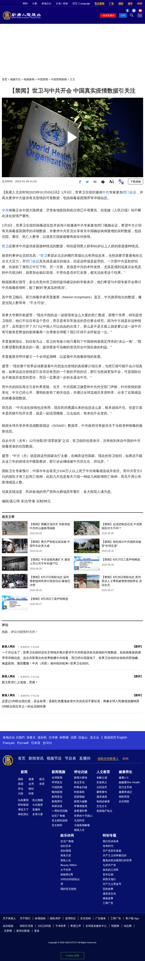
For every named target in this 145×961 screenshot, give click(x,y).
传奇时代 (108, 845)
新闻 (24, 772)
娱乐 (42, 779)
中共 (105, 192)
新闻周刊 (57, 801)
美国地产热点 (104, 810)
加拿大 (31, 737)
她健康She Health (129, 782)
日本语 (35, 743)
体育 (42, 783)
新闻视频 (58, 772)
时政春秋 (79, 791)
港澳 (31, 779)
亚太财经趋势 (60, 820)
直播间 (84, 758)
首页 (4, 79)
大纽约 (20, 737)
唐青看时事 (80, 810)
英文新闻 (99, 3)
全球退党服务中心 (96, 925)
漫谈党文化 (109, 893)
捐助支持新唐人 (108, 758)
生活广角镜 (67, 841)
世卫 (5, 246)
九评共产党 (109, 865)
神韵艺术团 (26, 925)
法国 (73, 737)
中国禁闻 (42, 79)
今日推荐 (37, 804)
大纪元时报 (44, 925)
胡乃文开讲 (125, 787)
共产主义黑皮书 (112, 883)
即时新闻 (23, 804)
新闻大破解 (80, 801)
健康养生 (125, 772)
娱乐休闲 (67, 835)
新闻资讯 (36, 758)
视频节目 (15, 79)
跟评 (137, 646)
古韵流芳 (101, 787)
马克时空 (79, 820)
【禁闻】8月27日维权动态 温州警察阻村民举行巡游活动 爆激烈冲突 (50, 581)
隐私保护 (55, 918)
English (122, 737)
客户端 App (132, 918)
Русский (23, 743)
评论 (20, 788)
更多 (36, 930)
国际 (20, 779)
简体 (65, 3)
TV (123, 15)
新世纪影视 (23, 930)
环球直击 (57, 782)
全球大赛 (37, 814)
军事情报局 (80, 806)
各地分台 (46, 3)
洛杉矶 (42, 737)
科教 (31, 793)
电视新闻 (29, 79)
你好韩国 (65, 850)
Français (9, 743)
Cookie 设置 (72, 955)
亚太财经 (57, 825)
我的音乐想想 (68, 888)
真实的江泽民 (111, 869)
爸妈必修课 (103, 801)
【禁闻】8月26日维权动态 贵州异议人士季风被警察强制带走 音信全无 (122, 581)
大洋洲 (53, 737)
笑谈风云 (101, 782)
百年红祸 (108, 874)
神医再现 (124, 796)
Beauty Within (68, 865)
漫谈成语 (101, 796)
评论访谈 (81, 772)
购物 (139, 3)
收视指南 (40, 918)
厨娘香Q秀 (66, 874)
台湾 (31, 783)
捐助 (120, 3)
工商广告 (108, 903)
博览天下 (23, 809)
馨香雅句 (101, 791)
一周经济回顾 (60, 810)
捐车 (130, 3)
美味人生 (65, 860)
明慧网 (115, 925)
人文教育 (103, 772)
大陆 (20, 793)
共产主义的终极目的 (114, 855)
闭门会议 (129, 192)
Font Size (111, 181)
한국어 (47, 743)
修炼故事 (108, 898)
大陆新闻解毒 (82, 825)
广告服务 (100, 918)
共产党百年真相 (112, 850)
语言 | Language (81, 3)
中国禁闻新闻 (59, 79)
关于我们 (25, 918)
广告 (111, 3)
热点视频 (37, 800)
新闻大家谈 (80, 777)
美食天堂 (65, 855)
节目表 (70, 758)
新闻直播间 (108, 15)
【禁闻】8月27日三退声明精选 (121, 559)
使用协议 (70, 918)
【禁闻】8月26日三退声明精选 (49, 598)
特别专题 (109, 835)
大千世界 (65, 869)
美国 (20, 783)
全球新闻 (57, 777)
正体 (58, 3)
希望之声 (75, 925)
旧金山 (82, 737)
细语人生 (79, 829)
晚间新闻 (57, 791)
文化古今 (101, 806)
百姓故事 (108, 888)
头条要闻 (23, 800)
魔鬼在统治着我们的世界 (117, 860)
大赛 (34, 3)
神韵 (25, 3)
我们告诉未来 (111, 841)
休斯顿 (64, 737)
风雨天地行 (109, 879)
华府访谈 (57, 806)
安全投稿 (85, 918)
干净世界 (60, 925)
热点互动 (79, 782)
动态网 (128, 925)
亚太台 (94, 737)
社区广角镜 (58, 815)
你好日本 (65, 845)
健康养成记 (125, 791)
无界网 (8, 930)
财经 (31, 788)
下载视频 (135, 181)
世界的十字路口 (83, 815)
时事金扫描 (80, 787)
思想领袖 (79, 796)
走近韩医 (124, 801)
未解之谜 (101, 777)
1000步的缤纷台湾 (70, 881)
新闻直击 (57, 796)
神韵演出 (23, 814)
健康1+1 (124, 777)
